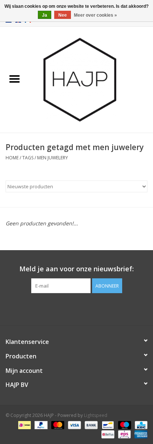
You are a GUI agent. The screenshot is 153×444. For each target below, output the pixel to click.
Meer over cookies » (95, 15)
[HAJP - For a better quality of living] (91, 79)
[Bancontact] (107, 424)
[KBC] (139, 424)
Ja (44, 15)
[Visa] (73, 424)
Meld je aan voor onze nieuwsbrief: (76, 269)
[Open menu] (14, 78)
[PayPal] (40, 424)
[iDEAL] (24, 424)
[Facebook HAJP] (63, 308)
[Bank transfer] (90, 424)
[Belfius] (107, 434)
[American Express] (139, 434)
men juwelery (52, 158)
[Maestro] (123, 424)
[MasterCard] (57, 424)
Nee (62, 15)
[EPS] (123, 434)
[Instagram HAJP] (90, 308)
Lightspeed (95, 415)
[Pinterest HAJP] (76, 308)
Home (12, 158)
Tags (27, 158)
